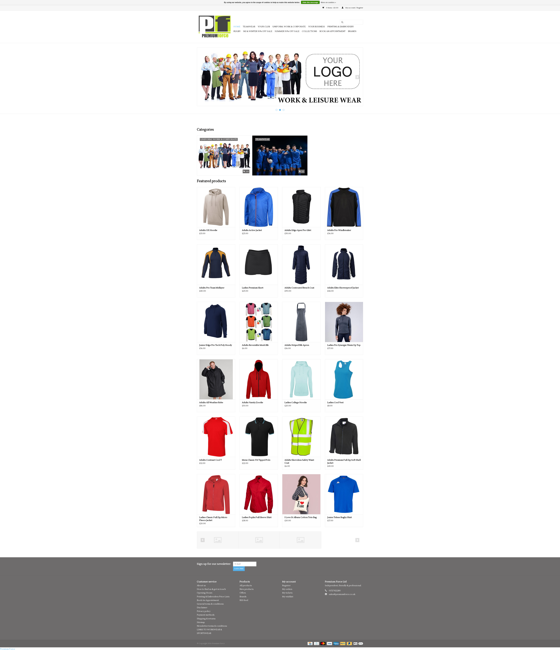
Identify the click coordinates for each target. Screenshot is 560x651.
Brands (352, 31)
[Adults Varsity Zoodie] (259, 379)
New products (247, 589)
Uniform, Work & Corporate (289, 26)
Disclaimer (202, 607)
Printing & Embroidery (340, 26)
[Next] (357, 77)
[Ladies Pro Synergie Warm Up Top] (344, 322)
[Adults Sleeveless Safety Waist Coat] (301, 437)
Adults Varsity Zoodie (252, 402)
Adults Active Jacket (252, 230)
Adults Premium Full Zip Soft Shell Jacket (344, 461)
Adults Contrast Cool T (210, 460)
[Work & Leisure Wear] (280, 77)
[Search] (341, 22)
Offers (243, 593)
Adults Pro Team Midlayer (211, 288)
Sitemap (201, 622)
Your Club (264, 26)
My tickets (287, 593)
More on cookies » (328, 2)
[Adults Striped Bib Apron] (301, 322)
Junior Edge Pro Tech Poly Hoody (215, 345)
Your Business (316, 26)
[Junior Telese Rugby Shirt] (344, 494)
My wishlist (287, 596)
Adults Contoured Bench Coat (299, 288)
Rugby (237, 31)
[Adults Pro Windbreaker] (344, 207)
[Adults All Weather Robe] (216, 379)
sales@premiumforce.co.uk (342, 594)
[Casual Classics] (217, 540)
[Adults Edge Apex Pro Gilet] (301, 207)
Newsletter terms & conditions (212, 626)
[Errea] (259, 540)
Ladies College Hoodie (296, 402)
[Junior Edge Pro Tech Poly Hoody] (216, 322)
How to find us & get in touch (211, 589)
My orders (287, 589)
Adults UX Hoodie (208, 230)
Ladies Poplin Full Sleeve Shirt (257, 517)
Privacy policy (203, 611)
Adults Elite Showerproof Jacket (343, 288)
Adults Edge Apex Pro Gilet (298, 230)
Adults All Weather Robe (211, 402)
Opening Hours (204, 593)
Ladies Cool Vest (335, 402)
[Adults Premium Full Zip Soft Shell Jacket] (344, 437)
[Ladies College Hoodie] (301, 379)
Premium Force (7, 649)
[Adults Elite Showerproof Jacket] (344, 264)
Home (236, 26)
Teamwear (249, 26)
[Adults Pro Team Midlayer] (216, 264)
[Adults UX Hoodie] (216, 207)
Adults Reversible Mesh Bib (255, 345)
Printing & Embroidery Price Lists (213, 596)
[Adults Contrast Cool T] (216, 437)
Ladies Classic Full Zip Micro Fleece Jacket (213, 519)
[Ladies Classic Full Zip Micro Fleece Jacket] (216, 494)
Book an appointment (332, 31)
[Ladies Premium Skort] (259, 264)
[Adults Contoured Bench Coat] (301, 264)
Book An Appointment (208, 600)
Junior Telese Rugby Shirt (339, 517)
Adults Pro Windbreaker (339, 230)
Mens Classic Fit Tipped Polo (256, 460)
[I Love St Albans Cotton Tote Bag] (301, 494)
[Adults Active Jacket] (259, 207)
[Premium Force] (215, 27)
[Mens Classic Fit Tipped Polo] (259, 437)
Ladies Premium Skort (252, 288)
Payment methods (206, 615)
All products (246, 585)
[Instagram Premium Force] (360, 564)
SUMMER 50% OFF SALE (287, 31)
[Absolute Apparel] (300, 540)
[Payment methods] (310, 643)
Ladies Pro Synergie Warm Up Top (343, 345)
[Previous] (203, 77)
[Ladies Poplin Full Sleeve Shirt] (259, 494)
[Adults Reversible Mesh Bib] (259, 322)
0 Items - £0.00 (332, 8)
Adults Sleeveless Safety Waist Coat (299, 461)
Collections (309, 31)
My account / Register (354, 8)
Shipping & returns (206, 618)
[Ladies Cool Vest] (344, 379)
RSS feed (244, 600)
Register (286, 585)
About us (201, 585)
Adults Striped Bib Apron (297, 345)
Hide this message (310, 2)
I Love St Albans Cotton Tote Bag (301, 517)
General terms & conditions (210, 604)
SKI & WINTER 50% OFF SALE (257, 31)
